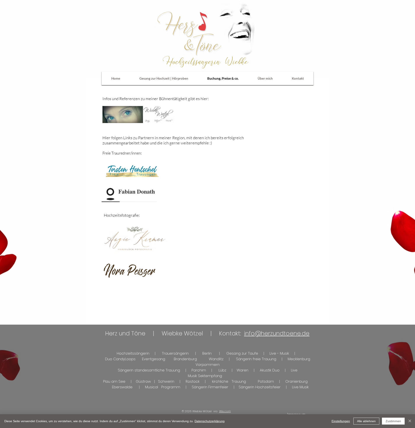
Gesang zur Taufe (242, 353)
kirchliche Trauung (229, 381)
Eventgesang (153, 359)
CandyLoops (124, 359)
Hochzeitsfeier (268, 387)
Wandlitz (216, 359)
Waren (242, 370)
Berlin (207, 353)
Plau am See (114, 381)
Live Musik (300, 387)
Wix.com (225, 411)
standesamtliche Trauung (156, 370)
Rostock (193, 381)
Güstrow (143, 381)
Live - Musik (279, 353)
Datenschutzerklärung (210, 421)
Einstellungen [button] (341, 421)
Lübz (222, 370)
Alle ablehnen (366, 421)
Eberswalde (122, 387)
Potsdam (265, 381)
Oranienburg (296, 381)
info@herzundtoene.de (277, 333)
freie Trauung (264, 359)
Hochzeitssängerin (134, 353)
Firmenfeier (219, 387)
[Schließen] (409, 421)
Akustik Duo (270, 370)
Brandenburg (185, 359)
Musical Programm (162, 387)
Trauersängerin (176, 353)
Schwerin (166, 381)
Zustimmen (393, 421)
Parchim (199, 370)
